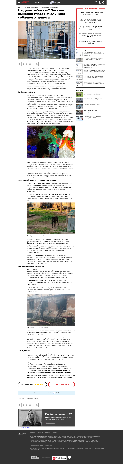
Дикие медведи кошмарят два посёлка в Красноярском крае (91, 93)
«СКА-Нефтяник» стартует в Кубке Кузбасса (90, 42)
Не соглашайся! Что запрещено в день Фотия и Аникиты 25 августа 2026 (91, 28)
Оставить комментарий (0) (61, 384)
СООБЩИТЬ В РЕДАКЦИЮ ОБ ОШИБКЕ (47, 432)
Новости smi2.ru (24, 427)
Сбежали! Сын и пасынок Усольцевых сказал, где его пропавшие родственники (94, 66)
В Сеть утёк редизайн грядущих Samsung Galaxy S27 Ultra (92, 117)
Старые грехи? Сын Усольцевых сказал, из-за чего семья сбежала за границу (94, 83)
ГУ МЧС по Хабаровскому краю (39, 327)
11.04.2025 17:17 (22, 7)
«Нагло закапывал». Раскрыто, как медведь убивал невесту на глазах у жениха (94, 77)
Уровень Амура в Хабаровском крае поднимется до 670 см (91, 13)
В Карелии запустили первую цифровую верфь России (91, 105)
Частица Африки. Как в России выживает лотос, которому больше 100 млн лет (94, 54)
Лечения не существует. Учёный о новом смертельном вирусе (93, 59)
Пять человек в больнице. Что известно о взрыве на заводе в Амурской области (90, 20)
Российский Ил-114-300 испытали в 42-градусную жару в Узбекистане (93, 99)
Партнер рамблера (45, 457)
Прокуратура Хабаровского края (27, 59)
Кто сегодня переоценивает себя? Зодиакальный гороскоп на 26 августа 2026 (90, 35)
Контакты (32, 432)
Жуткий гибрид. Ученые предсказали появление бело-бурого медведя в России (94, 71)
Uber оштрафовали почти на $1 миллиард (92, 111)
